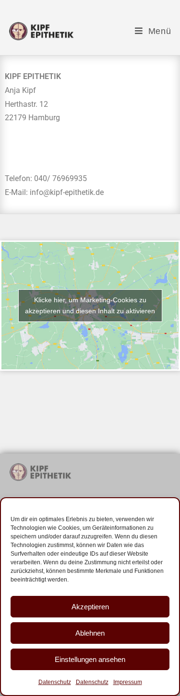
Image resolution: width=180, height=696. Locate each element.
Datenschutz (54, 682)
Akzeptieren (90, 607)
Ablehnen (90, 633)
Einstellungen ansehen (90, 659)
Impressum (127, 682)
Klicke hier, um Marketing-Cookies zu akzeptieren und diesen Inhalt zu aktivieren (90, 305)
